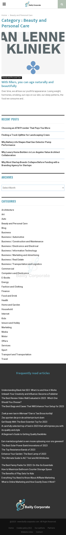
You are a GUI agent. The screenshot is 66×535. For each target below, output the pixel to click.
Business (6, 232)
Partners (51, 528)
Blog (4, 228)
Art (3, 214)
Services (6, 345)
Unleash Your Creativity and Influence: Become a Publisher (30, 394)
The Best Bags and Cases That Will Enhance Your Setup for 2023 (33, 406)
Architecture (8, 210)
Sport (4, 350)
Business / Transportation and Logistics (22, 264)
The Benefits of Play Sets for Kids (18, 473)
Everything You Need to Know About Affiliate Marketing (28, 477)
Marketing (7, 327)
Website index (27, 532)
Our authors (40, 528)
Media (5, 332)
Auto (4, 219)
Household (7, 309)
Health (5, 300)
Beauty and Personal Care (11, 77)
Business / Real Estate (13, 259)
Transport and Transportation (16, 354)
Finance (6, 291)
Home (11, 528)
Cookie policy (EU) (24, 528)
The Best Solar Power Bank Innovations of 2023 (25, 445)
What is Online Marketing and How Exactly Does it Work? (28, 482)
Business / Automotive (13, 237)
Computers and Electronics (15, 273)
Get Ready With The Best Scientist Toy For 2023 (24, 422)
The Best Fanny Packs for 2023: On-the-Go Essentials (27, 465)
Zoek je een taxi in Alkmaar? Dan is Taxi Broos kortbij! (27, 413)
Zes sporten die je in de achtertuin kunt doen (23, 417)
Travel (5, 359)
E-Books (6, 277)
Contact (39, 532)
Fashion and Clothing (12, 286)
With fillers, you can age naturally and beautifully (28, 84)
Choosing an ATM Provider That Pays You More (26, 128)
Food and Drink (9, 296)
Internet (5, 314)
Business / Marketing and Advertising (20, 255)
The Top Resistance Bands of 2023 (18, 449)
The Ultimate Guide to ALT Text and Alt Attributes (25, 458)
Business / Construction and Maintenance (22, 241)
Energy (5, 282)
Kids (4, 318)
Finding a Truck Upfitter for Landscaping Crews (26, 135)
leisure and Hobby (11, 323)
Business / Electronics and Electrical (20, 246)
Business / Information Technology (19, 250)
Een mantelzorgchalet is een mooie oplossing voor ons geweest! (33, 441)
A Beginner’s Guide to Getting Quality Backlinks (24, 434)
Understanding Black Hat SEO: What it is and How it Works (29, 390)
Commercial (8, 269)
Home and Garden (11, 305)
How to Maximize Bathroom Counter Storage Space (27, 469)
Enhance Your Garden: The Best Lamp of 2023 (24, 454)
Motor (5, 336)
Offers (5, 341)
